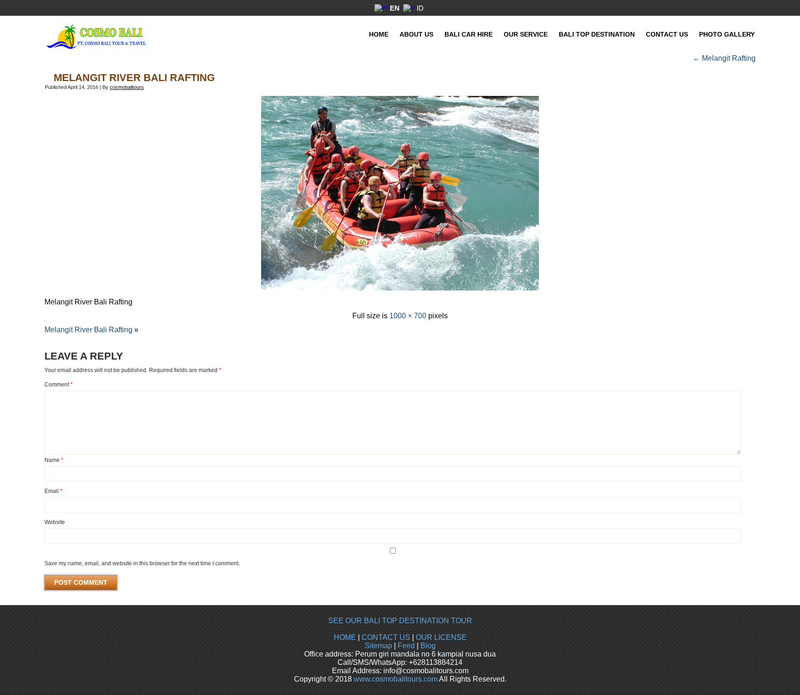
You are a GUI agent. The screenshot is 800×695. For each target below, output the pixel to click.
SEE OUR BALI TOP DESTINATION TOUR (400, 621)
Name (53, 460)
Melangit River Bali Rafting (134, 77)
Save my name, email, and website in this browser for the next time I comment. (142, 563)
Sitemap (378, 646)
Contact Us (667, 34)
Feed (406, 646)
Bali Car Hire (468, 34)
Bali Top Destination (597, 34)
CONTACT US (386, 637)
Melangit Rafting (724, 58)
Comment (58, 384)
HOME (345, 637)
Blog (428, 646)
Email (53, 491)
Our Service (526, 34)
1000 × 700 (407, 316)
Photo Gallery (727, 34)
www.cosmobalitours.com (396, 679)
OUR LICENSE (441, 637)
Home (378, 34)
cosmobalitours (127, 87)
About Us (416, 34)
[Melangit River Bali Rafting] (400, 288)
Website (54, 522)
